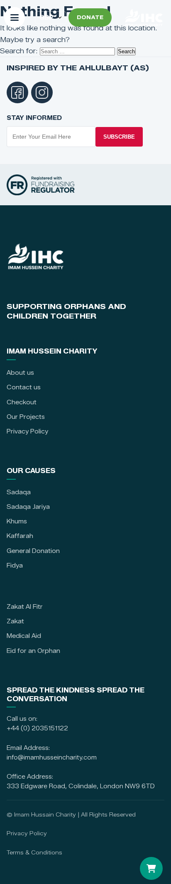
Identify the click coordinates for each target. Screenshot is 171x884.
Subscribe (119, 137)
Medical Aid (24, 636)
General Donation (33, 551)
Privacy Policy (27, 431)
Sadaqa (19, 492)
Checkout (22, 402)
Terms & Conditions (34, 852)
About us (20, 372)
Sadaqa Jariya (28, 506)
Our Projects (26, 417)
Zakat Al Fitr (25, 606)
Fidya (15, 565)
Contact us (24, 387)
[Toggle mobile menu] (14, 17)
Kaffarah (20, 536)
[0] (151, 868)
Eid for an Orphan (33, 651)
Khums (17, 521)
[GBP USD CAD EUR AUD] (50, 17)
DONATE (90, 17)
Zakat (15, 621)
